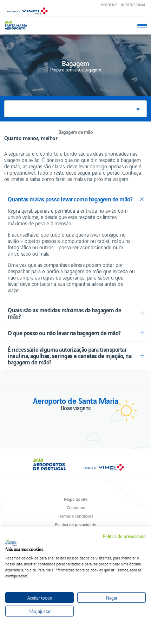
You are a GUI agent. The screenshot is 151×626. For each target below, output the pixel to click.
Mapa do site (75, 499)
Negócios (108, 4)
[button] (75, 108)
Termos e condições (75, 516)
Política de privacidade (75, 524)
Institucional (133, 4)
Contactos (76, 507)
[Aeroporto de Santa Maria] (17, 25)
